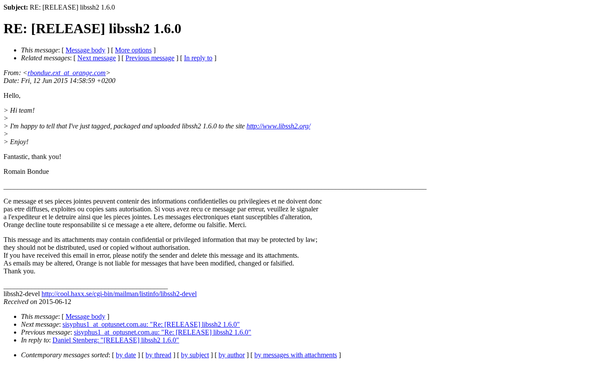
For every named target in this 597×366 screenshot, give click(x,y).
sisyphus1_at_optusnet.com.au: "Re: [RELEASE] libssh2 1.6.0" (151, 324)
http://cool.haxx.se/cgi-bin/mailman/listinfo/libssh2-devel (119, 293)
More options (133, 50)
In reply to (198, 58)
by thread (158, 355)
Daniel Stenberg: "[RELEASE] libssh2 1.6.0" (115, 340)
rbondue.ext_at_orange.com (67, 72)
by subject (195, 355)
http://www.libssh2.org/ (278, 126)
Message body (85, 50)
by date (126, 355)
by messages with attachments (295, 355)
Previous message (149, 58)
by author (232, 355)
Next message (96, 58)
